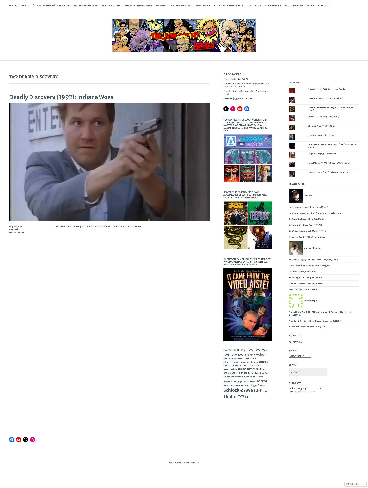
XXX (247, 397)
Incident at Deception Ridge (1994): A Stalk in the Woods (315, 213)
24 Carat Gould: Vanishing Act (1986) (306, 219)
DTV (249, 369)
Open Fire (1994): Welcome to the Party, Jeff (310, 265)
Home (13, 5)
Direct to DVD (256, 365)
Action (261, 354)
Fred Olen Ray (261, 373)
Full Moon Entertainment (236, 376)
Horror (261, 381)
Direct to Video (230, 369)
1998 (246, 355)
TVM (241, 396)
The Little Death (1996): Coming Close (307, 237)
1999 (252, 355)
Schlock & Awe (111, 5)
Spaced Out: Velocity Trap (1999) (323, 116)
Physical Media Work (138, 5)
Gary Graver (257, 376)
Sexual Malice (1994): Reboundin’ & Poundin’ (328, 163)
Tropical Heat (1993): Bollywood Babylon (326, 89)
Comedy (262, 362)
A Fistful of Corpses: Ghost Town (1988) (307, 327)
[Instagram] (232, 108)
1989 (230, 350)
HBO (235, 382)
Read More (134, 226)
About (25, 5)
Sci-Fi (258, 391)
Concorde (227, 365)
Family (251, 373)
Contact (324, 5)
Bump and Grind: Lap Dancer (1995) (305, 225)
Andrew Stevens (236, 358)
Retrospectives (181, 5)
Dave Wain (14, 229)
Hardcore (227, 381)
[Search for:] (308, 372)
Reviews (161, 5)
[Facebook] (246, 108)
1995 (226, 354)
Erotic (227, 372)
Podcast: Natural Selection (232, 5)
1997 (240, 354)
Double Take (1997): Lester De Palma (306, 283)
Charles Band (231, 362)
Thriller (230, 396)
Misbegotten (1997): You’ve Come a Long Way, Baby (313, 260)
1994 (264, 350)
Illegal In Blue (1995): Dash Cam (322, 154)
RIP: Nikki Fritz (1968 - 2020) (321, 126)
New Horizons (242, 385)
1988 (225, 350)
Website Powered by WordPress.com (184, 462)
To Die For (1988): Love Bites (302, 271)
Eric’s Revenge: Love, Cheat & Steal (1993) (308, 207)
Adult (225, 358)
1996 (234, 354)
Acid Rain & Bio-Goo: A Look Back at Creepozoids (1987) (315, 321)
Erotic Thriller (239, 372)
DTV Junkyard (294, 5)
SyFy (265, 391)
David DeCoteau (241, 365)
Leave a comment (17, 232)
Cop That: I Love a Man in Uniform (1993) (308, 231)
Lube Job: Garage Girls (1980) (321, 135)
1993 (257, 349)
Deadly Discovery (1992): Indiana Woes (61, 97)
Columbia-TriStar (248, 362)
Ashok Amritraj (250, 358)
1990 (237, 349)
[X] (226, 108)
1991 (243, 349)
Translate (310, 391)
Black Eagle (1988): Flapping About (305, 277)
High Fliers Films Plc (246, 382)
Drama (242, 369)
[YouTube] (239, 108)
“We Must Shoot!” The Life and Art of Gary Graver (65, 5)
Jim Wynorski (229, 385)
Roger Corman (258, 385)
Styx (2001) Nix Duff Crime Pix (303, 289)
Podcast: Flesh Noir (268, 5)
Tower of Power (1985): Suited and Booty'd (328, 172)
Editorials (203, 5)
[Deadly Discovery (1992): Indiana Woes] (109, 219)
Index (310, 5)
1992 (250, 349)
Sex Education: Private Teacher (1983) (325, 98)
